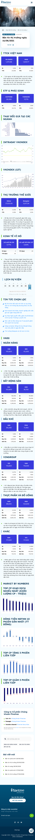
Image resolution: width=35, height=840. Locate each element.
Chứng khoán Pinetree (18, 718)
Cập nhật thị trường (11, 30)
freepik (17, 727)
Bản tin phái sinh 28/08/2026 (14, 758)
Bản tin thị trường (22, 30)
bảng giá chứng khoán (10, 744)
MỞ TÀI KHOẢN (17, 800)
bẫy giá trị (7, 746)
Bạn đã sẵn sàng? (18, 797)
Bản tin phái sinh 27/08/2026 (14, 770)
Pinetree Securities (23, 724)
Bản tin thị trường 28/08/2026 (14, 762)
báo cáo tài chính (24, 744)
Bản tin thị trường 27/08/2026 (14, 774)
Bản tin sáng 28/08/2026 (13, 766)
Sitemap (17, 830)
